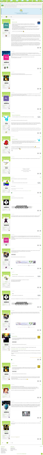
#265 (40, 112)
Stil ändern (41, 446)
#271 (40, 234)
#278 (40, 384)
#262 (40, 51)
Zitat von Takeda (15, 274)
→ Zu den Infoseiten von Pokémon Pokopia (21, 13)
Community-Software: (21, 453)
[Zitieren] (40, 47)
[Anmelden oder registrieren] (40, 1)
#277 (40, 363)
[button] (42, 1)
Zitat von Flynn (14, 336)
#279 (40, 401)
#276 (40, 333)
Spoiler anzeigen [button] (13, 254)
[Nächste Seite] (11, 16)
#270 (40, 214)
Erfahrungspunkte (5, 32)
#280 (40, 421)
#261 (40, 19)
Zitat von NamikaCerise (16, 115)
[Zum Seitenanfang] (42, 454)
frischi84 (29, 190)
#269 (40, 196)
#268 (40, 177)
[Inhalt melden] (38, 47)
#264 (40, 92)
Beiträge (3, 33)
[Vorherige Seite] (1, 16)
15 (7, 16)
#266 (40, 136)
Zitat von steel (14, 22)
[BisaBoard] (2, 1)
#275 (40, 310)
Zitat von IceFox (15, 139)
